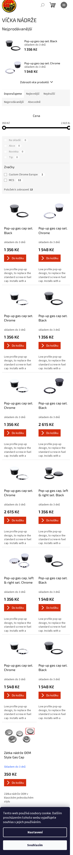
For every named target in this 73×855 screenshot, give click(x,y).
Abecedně (34, 102)
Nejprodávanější (14, 102)
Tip (13, 157)
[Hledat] (43, 5)
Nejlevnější (32, 94)
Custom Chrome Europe (26, 175)
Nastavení (35, 832)
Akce (14, 146)
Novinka (16, 152)
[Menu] (64, 5)
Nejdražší (49, 94)
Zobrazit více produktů (34, 82)
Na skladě (17, 140)
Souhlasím (35, 845)
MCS (15, 180)
